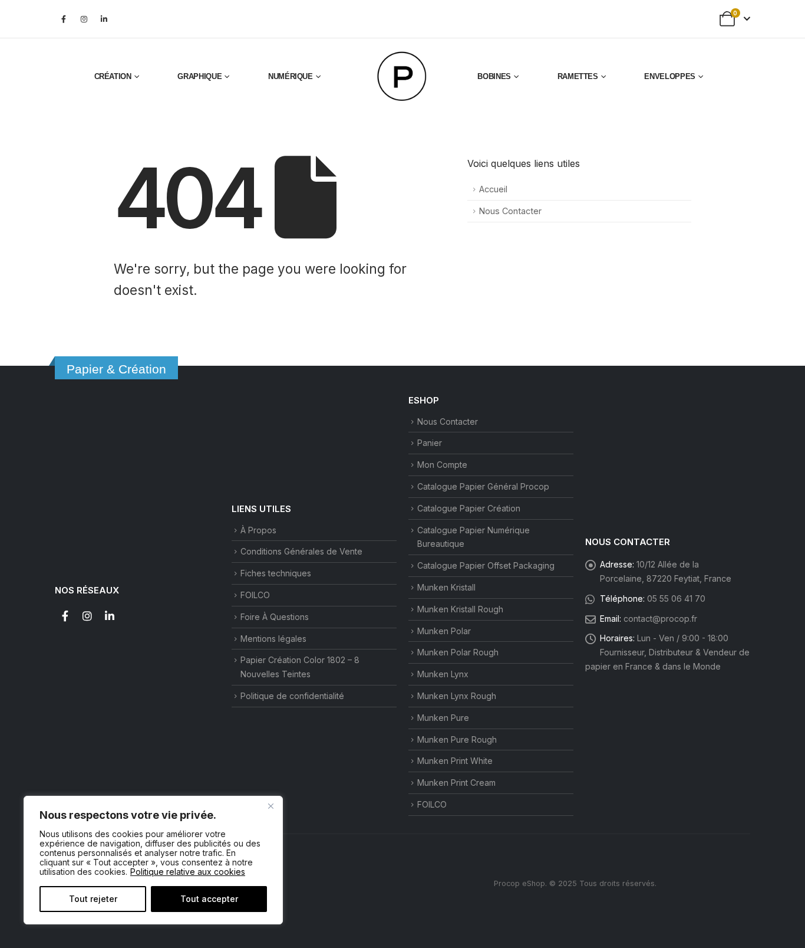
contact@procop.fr (660, 619)
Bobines (494, 76)
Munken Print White (455, 761)
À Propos (258, 530)
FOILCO (255, 595)
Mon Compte (442, 465)
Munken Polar (444, 631)
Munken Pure (443, 718)
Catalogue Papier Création (468, 508)
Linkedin (109, 616)
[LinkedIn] (103, 19)
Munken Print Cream (456, 783)
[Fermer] (270, 806)
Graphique (199, 76)
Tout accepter (209, 899)
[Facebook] (63, 19)
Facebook (65, 616)
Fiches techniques (275, 573)
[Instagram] (83, 19)
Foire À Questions (274, 617)
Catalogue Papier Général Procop (483, 486)
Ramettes (577, 76)
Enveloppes (669, 76)
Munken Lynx (443, 674)
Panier (429, 443)
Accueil (493, 189)
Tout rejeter (93, 899)
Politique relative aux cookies (187, 872)
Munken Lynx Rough (456, 696)
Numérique (290, 76)
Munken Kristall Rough (460, 609)
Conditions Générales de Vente (301, 551)
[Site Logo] (402, 76)
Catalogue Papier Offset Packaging (486, 565)
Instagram (87, 616)
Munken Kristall (446, 587)
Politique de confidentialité (292, 696)
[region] (153, 860)
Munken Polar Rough (458, 652)
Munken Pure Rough (457, 739)
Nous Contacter (510, 211)
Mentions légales (273, 639)
